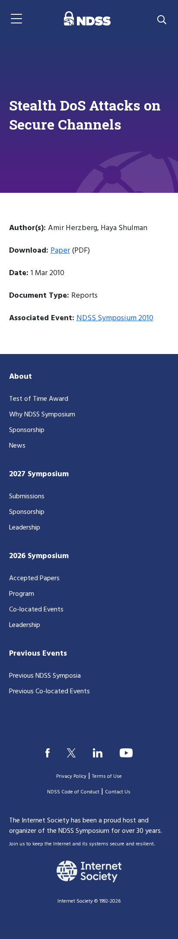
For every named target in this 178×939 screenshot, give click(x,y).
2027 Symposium (39, 474)
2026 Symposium (39, 556)
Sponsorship (26, 430)
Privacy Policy (71, 776)
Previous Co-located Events (49, 691)
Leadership (24, 527)
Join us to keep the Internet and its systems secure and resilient (81, 844)
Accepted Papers (34, 578)
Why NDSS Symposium (42, 414)
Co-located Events (36, 609)
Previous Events (38, 653)
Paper (60, 250)
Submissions (26, 496)
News (17, 446)
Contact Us (117, 792)
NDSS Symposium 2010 (114, 318)
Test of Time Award (38, 399)
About (20, 376)
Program (21, 594)
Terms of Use (107, 776)
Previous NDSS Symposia (45, 676)
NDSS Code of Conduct (73, 792)
